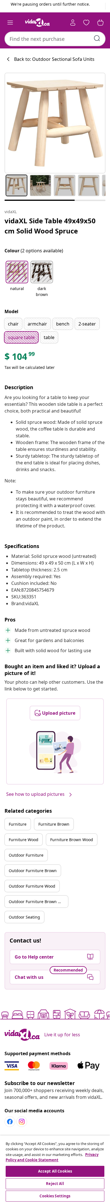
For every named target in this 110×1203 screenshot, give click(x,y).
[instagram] (22, 1121)
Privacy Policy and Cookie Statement (52, 1157)
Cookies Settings (54, 1195)
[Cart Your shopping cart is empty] (100, 22)
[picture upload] (55, 752)
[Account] (73, 22)
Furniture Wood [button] (23, 839)
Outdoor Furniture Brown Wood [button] (38, 901)
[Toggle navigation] (10, 22)
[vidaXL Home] (37, 22)
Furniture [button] (18, 824)
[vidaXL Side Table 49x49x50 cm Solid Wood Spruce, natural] (55, 123)
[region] (55, 1169)
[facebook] (10, 1121)
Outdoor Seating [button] (24, 917)
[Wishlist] (86, 22)
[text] (20, 358)
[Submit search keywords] (97, 38)
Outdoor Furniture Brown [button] (33, 870)
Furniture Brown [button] (53, 824)
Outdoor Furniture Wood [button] (32, 886)
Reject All (55, 1183)
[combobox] (55, 39)
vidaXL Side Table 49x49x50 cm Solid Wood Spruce (50, 225)
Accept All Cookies (55, 1171)
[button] (17, 279)
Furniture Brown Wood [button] (71, 839)
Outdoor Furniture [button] (26, 855)
